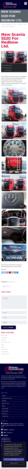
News (2, 344)
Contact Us (5, 416)
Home (3, 395)
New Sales (3, 340)
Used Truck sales (5, 354)
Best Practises (4, 335)
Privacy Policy (14, 463)
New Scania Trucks (5, 342)
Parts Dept (5, 408)
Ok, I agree (14, 459)
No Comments (7, 70)
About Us (4, 413)
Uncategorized (4, 351)
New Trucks (5, 403)
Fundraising (4, 337)
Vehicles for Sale (7, 398)
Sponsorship (4, 349)
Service (3, 347)
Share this (7, 286)
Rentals (4, 401)
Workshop (5, 411)
